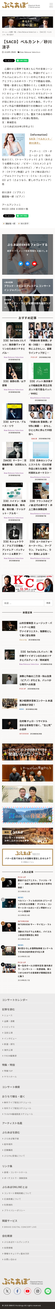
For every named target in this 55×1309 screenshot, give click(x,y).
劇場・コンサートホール (15, 1172)
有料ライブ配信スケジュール (17, 1108)
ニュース (8, 1015)
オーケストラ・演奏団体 (15, 1178)
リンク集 (7, 1166)
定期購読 (8, 1150)
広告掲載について (12, 1198)
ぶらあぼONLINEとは (15, 1187)
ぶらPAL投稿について (14, 1155)
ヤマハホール (10, 1076)
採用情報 (8, 1247)
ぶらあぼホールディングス (16, 1242)
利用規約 (8, 1204)
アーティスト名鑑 (12, 1123)
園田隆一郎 (10, 223)
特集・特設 (8, 1065)
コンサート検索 (11, 1087)
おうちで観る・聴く (13, 1096)
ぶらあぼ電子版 (11, 1138)
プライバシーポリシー (14, 1210)
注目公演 (8, 1032)
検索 (48, 602)
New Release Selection (30, 52)
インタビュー (10, 1038)
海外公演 (8, 1049)
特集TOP (8, 1070)
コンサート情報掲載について (17, 1193)
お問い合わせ (10, 1259)
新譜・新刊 (9, 1044)
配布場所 (8, 1144)
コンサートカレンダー (15, 1000)
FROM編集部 (10, 1055)
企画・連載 (9, 1021)
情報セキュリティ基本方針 (16, 1253)
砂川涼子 (24, 223)
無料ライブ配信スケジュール (17, 1102)
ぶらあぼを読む (11, 1132)
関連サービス (10, 1221)
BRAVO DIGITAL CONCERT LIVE (20, 1226)
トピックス (9, 1026)
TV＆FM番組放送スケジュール (18, 1114)
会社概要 (7, 1236)
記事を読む (8, 1009)
